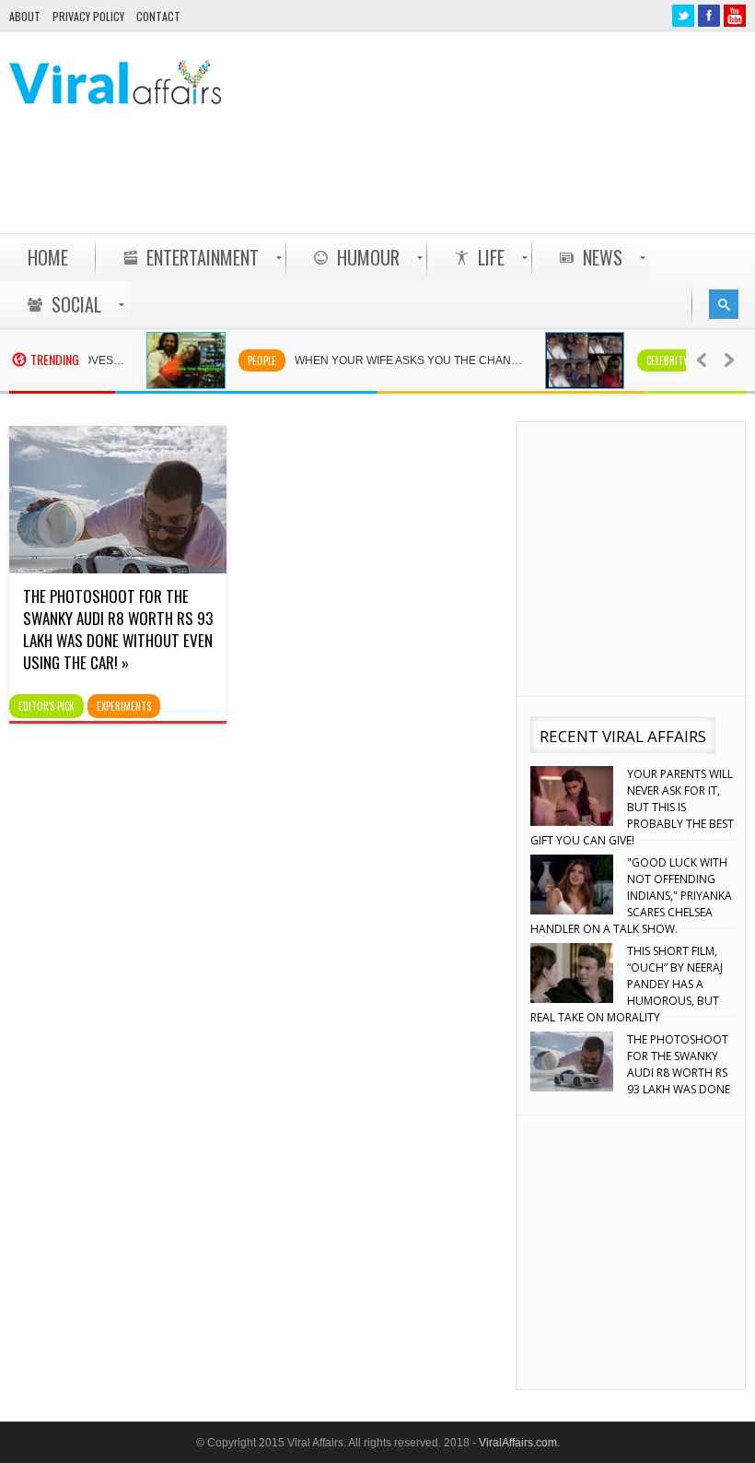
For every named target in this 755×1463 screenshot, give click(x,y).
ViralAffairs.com (518, 1442)
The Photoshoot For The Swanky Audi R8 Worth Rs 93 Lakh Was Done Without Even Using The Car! (630, 1073)
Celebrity (654, 360)
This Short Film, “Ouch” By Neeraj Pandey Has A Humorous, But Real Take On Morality (626, 984)
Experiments (124, 706)
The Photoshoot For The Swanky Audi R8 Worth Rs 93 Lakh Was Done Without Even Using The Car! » (118, 629)
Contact (158, 16)
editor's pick (46, 706)
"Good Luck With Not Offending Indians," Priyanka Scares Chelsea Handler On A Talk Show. (631, 896)
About (25, 16)
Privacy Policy (88, 16)
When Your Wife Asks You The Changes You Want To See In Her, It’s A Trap (406, 360)
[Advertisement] (411, 185)
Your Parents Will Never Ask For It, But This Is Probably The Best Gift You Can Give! (632, 807)
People (249, 360)
